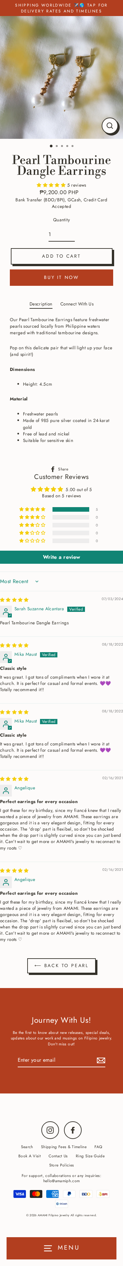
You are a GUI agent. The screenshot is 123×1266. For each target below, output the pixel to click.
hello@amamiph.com (61, 1180)
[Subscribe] (100, 1060)
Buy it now (61, 277)
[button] (52, 185)
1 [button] (51, 146)
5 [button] (73, 146)
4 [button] (68, 146)
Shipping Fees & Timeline (64, 1146)
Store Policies (61, 1165)
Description (41, 304)
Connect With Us (76, 304)
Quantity (61, 219)
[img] (14, 599)
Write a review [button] (61, 557)
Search (27, 1146)
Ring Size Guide (90, 1156)
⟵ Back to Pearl (61, 965)
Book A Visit (29, 1156)
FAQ (98, 1146)
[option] (61, 77)
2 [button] (57, 146)
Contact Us (58, 1156)
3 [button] (62, 146)
